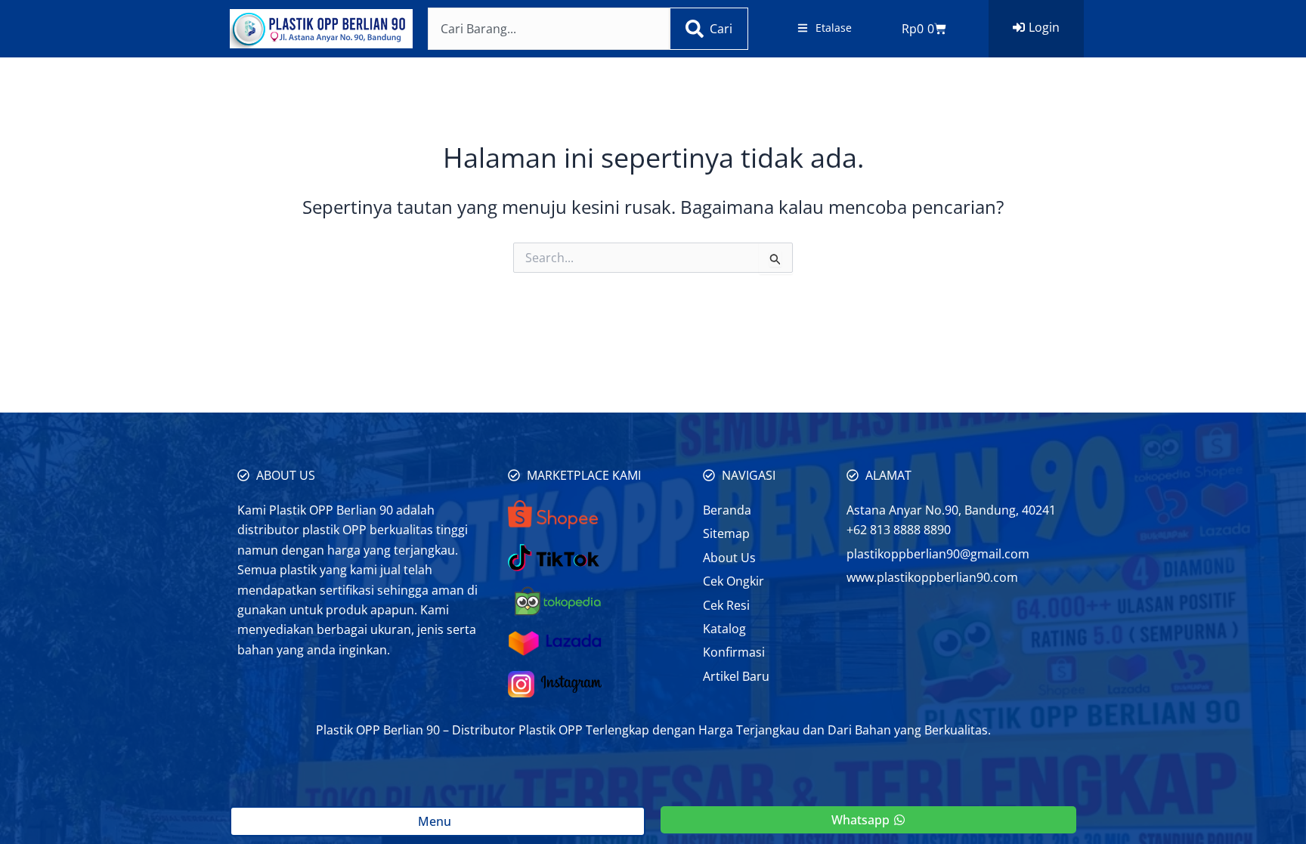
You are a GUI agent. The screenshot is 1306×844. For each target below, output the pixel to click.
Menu (437, 821)
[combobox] (549, 29)
